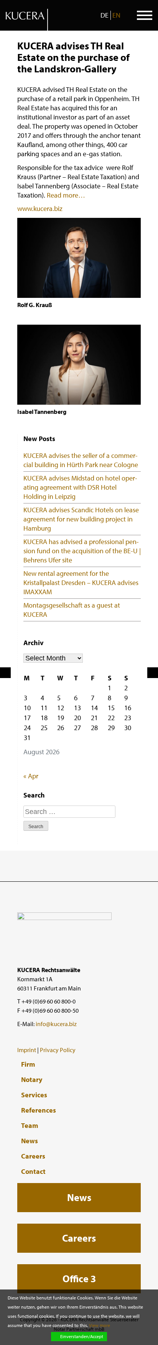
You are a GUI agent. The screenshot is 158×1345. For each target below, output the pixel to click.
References (38, 1110)
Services (34, 1095)
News (29, 1141)
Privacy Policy (58, 1050)
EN (116, 15)
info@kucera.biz (56, 1024)
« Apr (30, 775)
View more (99, 1325)
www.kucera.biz (40, 208)
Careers (33, 1156)
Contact (33, 1171)
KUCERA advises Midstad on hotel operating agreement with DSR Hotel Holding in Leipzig (80, 487)
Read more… (66, 195)
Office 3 (79, 1278)
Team (29, 1125)
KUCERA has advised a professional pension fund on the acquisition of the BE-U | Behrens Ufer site (82, 550)
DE (104, 15)
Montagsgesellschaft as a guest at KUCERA (71, 610)
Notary (31, 1080)
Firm (28, 1064)
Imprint (26, 1050)
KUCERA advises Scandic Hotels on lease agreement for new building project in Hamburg (81, 519)
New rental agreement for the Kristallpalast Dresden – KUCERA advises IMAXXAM (80, 582)
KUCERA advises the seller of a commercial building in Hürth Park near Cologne (80, 460)
